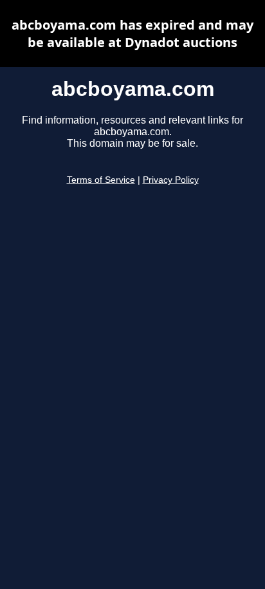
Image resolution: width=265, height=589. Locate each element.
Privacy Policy (171, 180)
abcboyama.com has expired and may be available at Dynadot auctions (132, 33)
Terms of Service (101, 180)
